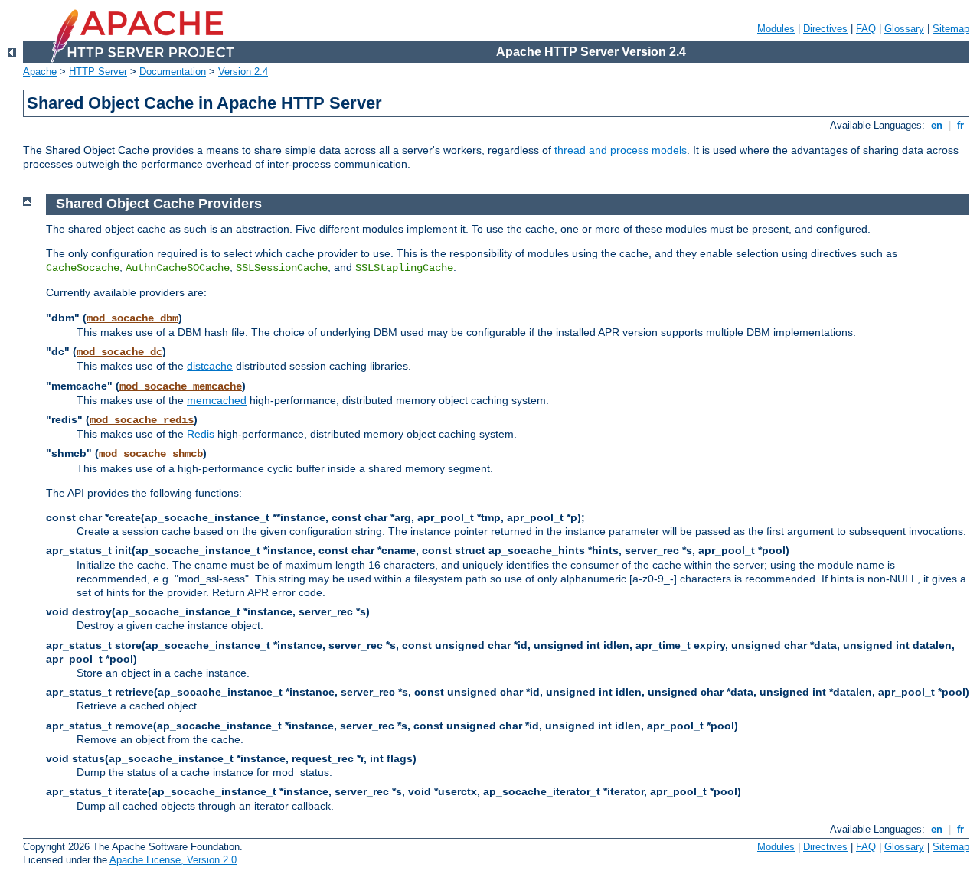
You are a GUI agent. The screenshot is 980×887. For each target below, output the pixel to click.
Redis (200, 434)
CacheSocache (82, 268)
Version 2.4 (243, 71)
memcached (217, 400)
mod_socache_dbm (132, 318)
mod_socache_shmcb (151, 454)
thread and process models (620, 150)
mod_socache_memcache (180, 386)
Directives (825, 28)
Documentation (172, 71)
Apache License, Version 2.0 (173, 860)
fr (960, 125)
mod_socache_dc (119, 352)
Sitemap (951, 28)
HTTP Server (98, 71)
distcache (210, 366)
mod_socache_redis (142, 420)
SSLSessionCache (282, 268)
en (937, 125)
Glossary (904, 28)
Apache (40, 71)
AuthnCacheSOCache (178, 268)
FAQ (866, 28)
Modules (776, 28)
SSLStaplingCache (404, 268)
